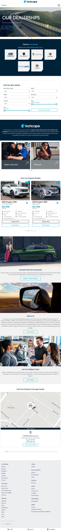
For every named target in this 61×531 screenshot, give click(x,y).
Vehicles (3, 501)
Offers (33, 466)
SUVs (2, 505)
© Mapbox (57, 426)
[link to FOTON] (50, 54)
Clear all (55, 85)
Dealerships (34, 501)
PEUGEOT (4, 471)
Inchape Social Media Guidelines (41, 511)
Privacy (33, 507)
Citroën (3, 475)
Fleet (2, 516)
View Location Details (30, 446)
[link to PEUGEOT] (24, 54)
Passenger (4, 507)
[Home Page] (30, 1)
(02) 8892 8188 (31, 441)
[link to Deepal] (37, 54)
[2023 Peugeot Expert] (45, 190)
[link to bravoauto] (24, 66)
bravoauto (4, 478)
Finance (33, 483)
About (33, 488)
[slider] (32, 104)
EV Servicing (34, 475)
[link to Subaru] (11, 54)
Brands (3, 466)
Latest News (34, 495)
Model (5, 94)
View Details (15, 225)
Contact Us (34, 491)
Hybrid (3, 510)
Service (33, 472)
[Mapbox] (4, 426)
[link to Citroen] (37, 66)
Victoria (3, 495)
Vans (2, 512)
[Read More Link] (30, 410)
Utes (2, 514)
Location (6, 100)
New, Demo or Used (8, 88)
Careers (33, 493)
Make (32, 88)
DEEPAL (3, 473)
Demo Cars (4, 488)
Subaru (3, 469)
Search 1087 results (44, 110)
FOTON (3, 480)
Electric (3, 503)
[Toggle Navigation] (59, 5)
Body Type (33, 94)
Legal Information (36, 509)
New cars (4, 486)
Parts (32, 477)
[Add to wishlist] (27, 203)
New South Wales (6, 493)
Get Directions (31, 443)
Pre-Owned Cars (6, 490)
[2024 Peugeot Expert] (15, 190)
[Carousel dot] (28, 170)
